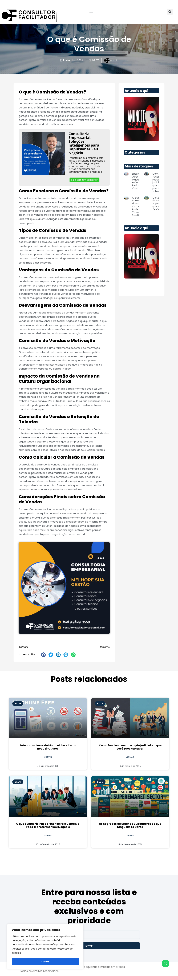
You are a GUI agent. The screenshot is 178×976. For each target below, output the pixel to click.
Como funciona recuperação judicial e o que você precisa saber (130, 747)
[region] (45, 946)
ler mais (48, 756)
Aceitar (45, 961)
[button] (91, 12)
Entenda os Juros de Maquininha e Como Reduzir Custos (48, 747)
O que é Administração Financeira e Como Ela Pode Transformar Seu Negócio (47, 825)
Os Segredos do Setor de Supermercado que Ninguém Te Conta (130, 825)
